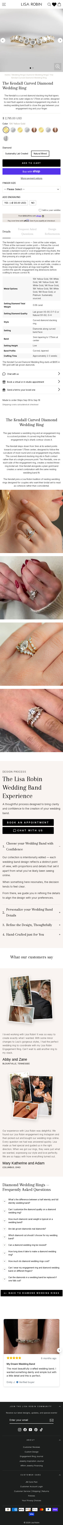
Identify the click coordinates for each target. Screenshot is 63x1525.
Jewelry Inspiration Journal (31, 1461)
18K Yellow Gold (41, 130)
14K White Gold (27, 130)
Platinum (6, 138)
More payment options (31, 178)
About (31, 1440)
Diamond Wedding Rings (37, 75)
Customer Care (31, 1475)
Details (6, 231)
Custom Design (32, 1452)
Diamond (6, 147)
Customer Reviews (31, 1447)
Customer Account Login (31, 1486)
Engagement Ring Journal (31, 1456)
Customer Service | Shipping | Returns (31, 1491)
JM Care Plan (31, 1482)
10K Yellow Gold (6, 130)
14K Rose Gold (34, 130)
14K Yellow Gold (20, 130)
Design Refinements (52, 232)
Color (13, 123)
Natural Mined (40, 153)
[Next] (60, 40)
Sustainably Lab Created (16, 153)
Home (7, 75)
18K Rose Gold (55, 130)
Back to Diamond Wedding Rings (33, 1293)
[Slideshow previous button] (3, 1350)
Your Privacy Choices (31, 1500)
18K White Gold (48, 130)
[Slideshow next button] (59, 1350)
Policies (31, 1496)
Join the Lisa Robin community (31, 1406)
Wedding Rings (18, 75)
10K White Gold (13, 130)
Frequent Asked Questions (27, 232)
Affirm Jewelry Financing (32, 1466)
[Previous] (2, 40)
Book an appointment (28, 822)
